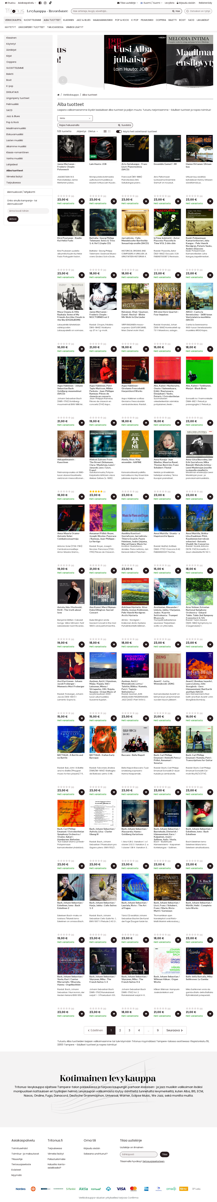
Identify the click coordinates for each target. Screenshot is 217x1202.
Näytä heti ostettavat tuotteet (140, 131)
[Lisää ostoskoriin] (82, 201)
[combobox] (126, 11)
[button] (153, 1161)
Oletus (91, 131)
